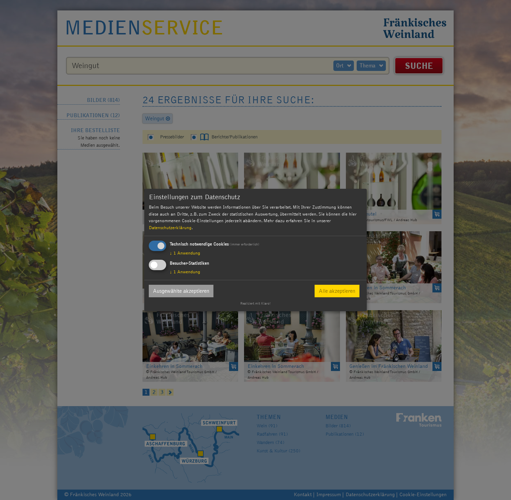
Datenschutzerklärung (170, 227)
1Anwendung (185, 253)
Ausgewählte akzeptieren (181, 291)
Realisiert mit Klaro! (255, 303)
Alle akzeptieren (337, 291)
